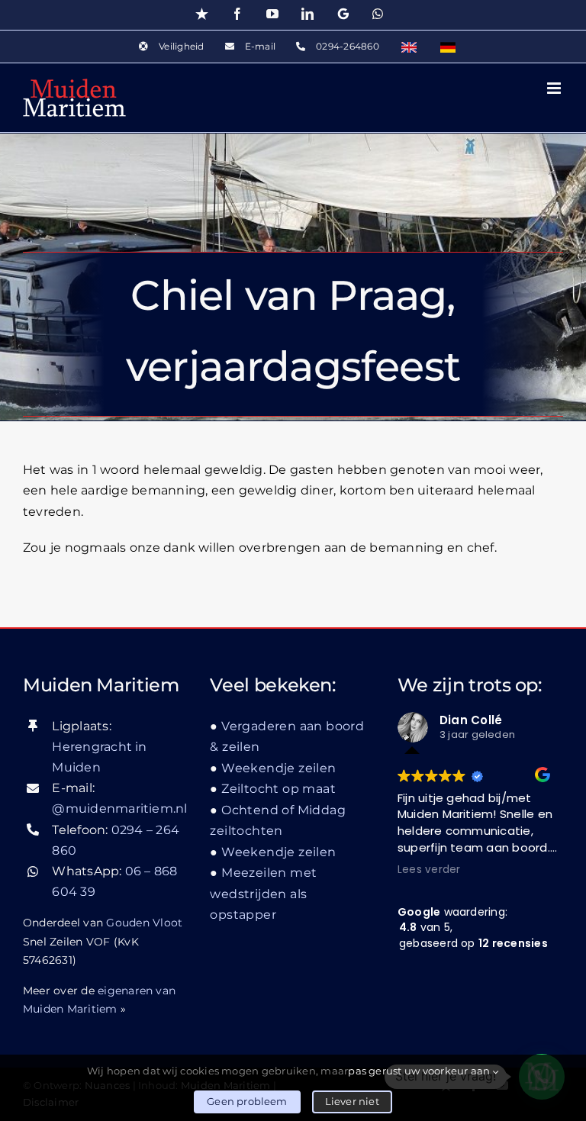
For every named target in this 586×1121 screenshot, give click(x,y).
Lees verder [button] (429, 870)
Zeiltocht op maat (278, 788)
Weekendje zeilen (278, 768)
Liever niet (352, 1101)
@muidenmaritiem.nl (119, 808)
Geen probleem (247, 1101)
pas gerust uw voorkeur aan (420, 1071)
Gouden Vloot (144, 922)
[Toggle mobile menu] (555, 88)
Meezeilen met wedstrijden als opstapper (263, 893)
